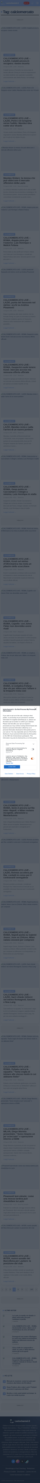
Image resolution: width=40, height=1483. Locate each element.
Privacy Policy (31, 773)
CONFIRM (12, 766)
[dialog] (20, 741)
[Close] (36, 709)
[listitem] (20, 744)
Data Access (20, 773)
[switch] (32, 749)
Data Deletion (9, 773)
